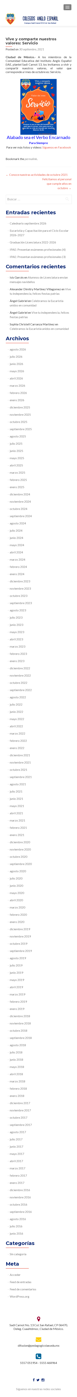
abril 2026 (16, 378)
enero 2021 (17, 835)
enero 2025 (17, 487)
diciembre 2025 (20, 407)
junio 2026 (16, 364)
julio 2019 (16, 965)
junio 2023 (16, 624)
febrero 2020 (18, 914)
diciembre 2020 (20, 842)
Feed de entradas (20, 1282)
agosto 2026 (18, 349)
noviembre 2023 (20, 588)
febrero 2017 (18, 1175)
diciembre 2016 (20, 1190)
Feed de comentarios (23, 1289)
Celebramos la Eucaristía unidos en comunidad (39, 328)
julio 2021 (16, 791)
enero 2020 (17, 922)
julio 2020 (16, 878)
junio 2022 (16, 711)
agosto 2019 (18, 958)
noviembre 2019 (20, 936)
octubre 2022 (18, 682)
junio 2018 (16, 1059)
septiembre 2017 (21, 1124)
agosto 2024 (18, 523)
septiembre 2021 (21, 777)
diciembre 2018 (20, 1016)
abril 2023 (16, 639)
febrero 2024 (18, 566)
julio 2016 (16, 1226)
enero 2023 (17, 661)
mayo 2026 (17, 371)
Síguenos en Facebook (56, 147)
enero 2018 (17, 1095)
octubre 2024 (18, 508)
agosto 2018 (18, 1045)
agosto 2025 (18, 436)
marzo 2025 (17, 472)
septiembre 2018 (21, 1037)
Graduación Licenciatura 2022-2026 (33, 242)
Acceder (15, 1274)
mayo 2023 (17, 632)
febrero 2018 (18, 1088)
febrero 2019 (18, 1001)
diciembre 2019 (20, 929)
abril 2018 (16, 1074)
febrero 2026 (18, 392)
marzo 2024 (17, 559)
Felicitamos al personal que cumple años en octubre (56, 183)
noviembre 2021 (20, 762)
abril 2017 (16, 1161)
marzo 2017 (17, 1168)
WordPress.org (19, 1296)
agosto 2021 (18, 784)
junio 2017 (16, 1146)
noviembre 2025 (20, 414)
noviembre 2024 (20, 501)
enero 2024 (17, 574)
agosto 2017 (18, 1132)
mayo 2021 (17, 806)
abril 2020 (16, 900)
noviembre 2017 (20, 1110)
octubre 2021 (18, 769)
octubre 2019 (18, 943)
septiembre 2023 (21, 603)
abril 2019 (16, 987)
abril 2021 (16, 813)
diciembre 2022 (20, 668)
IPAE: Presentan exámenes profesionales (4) (38, 249)
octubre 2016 (18, 1204)
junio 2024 (16, 537)
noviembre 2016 (20, 1197)
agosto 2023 (18, 610)
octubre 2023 (18, 595)
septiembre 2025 (21, 429)
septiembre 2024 (21, 516)
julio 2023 (16, 617)
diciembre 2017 (20, 1103)
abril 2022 (16, 726)
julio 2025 (16, 443)
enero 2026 (17, 400)
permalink (31, 159)
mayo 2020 (17, 893)
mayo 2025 (17, 458)
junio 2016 (16, 1233)
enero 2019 (17, 1008)
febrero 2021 (18, 827)
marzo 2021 (17, 820)
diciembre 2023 (20, 581)
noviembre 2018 (20, 1023)
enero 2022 (17, 748)
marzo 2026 (17, 385)
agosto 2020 (18, 871)
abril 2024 (16, 552)
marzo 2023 (17, 646)
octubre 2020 (18, 856)
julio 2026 (16, 356)
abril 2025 (16, 465)
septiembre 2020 (21, 864)
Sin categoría (18, 1254)
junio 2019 (16, 972)
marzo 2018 (17, 1081)
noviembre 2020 (20, 849)
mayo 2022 (17, 719)
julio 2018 (16, 1052)
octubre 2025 (18, 421)
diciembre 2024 (20, 494)
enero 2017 (17, 1182)
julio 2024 (16, 530)
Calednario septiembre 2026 (28, 223)
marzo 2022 (17, 733)
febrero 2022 (18, 740)
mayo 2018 (17, 1066)
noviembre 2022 (20, 675)
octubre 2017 (18, 1117)
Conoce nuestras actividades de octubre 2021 (37, 174)
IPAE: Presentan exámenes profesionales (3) (38, 256)
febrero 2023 (18, 653)
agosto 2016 (18, 1219)
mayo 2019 (17, 980)
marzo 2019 (17, 994)
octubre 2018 (18, 1030)
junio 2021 (16, 798)
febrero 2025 (18, 479)
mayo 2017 (17, 1153)
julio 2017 (16, 1139)
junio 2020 (16, 885)
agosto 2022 (18, 697)
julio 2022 (16, 704)
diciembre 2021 (20, 755)
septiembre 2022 (21, 690)
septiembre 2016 (21, 1211)
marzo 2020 (17, 907)
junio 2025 (16, 450)
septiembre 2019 (21, 951)
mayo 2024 (17, 545)
